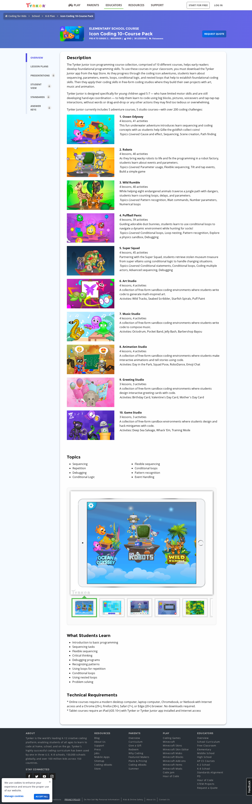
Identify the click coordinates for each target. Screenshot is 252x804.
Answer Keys (36, 107)
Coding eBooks (103, 764)
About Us (99, 741)
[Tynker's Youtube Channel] (44, 776)
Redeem (134, 749)
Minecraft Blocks (173, 757)
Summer (134, 768)
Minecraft (169, 741)
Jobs (96, 753)
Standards (38, 97)
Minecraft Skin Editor (176, 749)
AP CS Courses (206, 761)
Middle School (206, 753)
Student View (36, 86)
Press (97, 749)
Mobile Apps (102, 757)
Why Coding (136, 753)
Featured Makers (139, 757)
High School (204, 757)
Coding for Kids (17, 16)
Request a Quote (207, 787)
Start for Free (198, 5)
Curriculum (135, 741)
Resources (136, 5)
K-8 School (203, 768)
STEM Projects (205, 783)
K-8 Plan (50, 16)
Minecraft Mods (172, 768)
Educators (114, 5)
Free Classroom (206, 745)
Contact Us (164, 799)
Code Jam (168, 772)
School (36, 16)
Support (157, 5)
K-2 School (203, 764)
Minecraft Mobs (172, 753)
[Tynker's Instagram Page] (52, 776)
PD (198, 776)
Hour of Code (171, 776)
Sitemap (99, 761)
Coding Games (172, 738)
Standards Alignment (210, 772)
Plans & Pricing (138, 761)
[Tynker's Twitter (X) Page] (36, 776)
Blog (97, 738)
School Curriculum (208, 741)
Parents (93, 5)
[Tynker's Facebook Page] (29, 776)
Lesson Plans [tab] (39, 66)
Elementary (204, 749)
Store (97, 768)
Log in (218, 5)
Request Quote (214, 33)
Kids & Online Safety (133, 799)
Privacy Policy (72, 799)
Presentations (40, 75)
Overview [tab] (37, 57)
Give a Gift (135, 745)
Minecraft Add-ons (174, 761)
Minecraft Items (172, 764)
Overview (134, 738)
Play (77, 5)
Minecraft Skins (172, 745)
